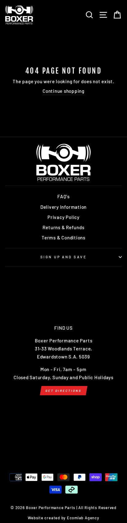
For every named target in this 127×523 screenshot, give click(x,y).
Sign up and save (63, 257)
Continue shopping (63, 91)
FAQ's (63, 196)
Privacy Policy (63, 217)
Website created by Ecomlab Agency (63, 517)
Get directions (63, 390)
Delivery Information (63, 207)
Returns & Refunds (63, 227)
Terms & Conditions (63, 237)
